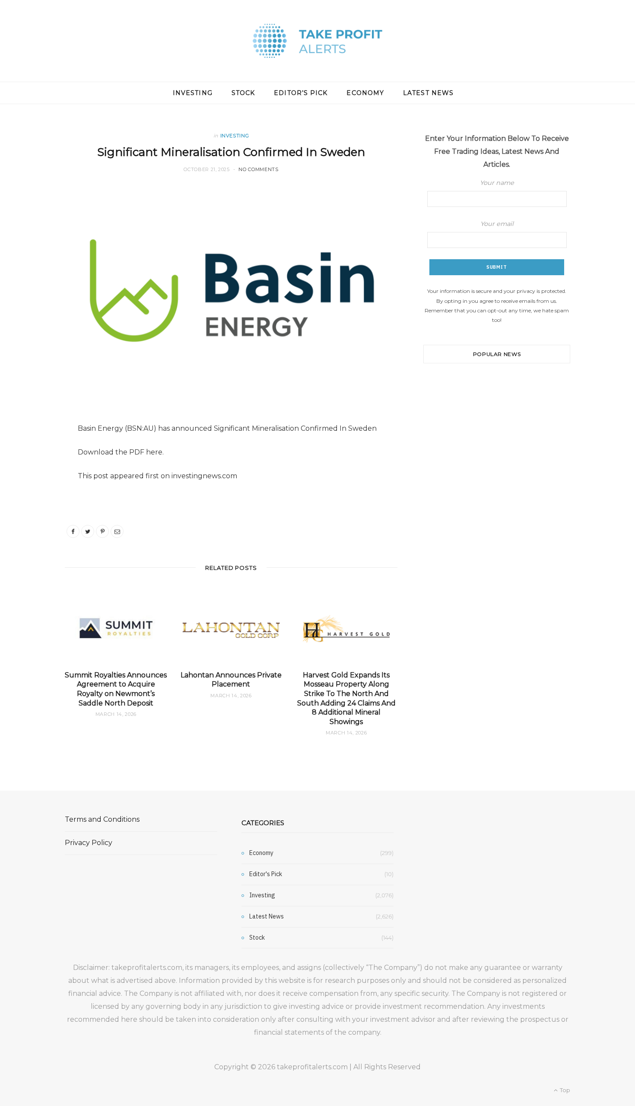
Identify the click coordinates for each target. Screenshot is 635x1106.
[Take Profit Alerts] (317, 41)
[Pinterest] (102, 531)
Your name (497, 183)
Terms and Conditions (102, 819)
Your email (497, 224)
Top (564, 1090)
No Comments (258, 169)
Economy (365, 93)
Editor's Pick (265, 874)
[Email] (117, 531)
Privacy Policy (88, 843)
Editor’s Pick (300, 93)
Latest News (428, 93)
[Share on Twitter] (87, 531)
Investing (193, 93)
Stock (243, 93)
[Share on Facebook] (73, 531)
